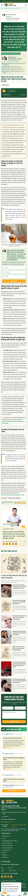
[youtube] (8, 877)
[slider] (14, 96)
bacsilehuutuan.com (7, 822)
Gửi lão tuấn (14, 721)
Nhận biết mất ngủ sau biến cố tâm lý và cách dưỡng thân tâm (18, 648)
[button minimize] (25, 85)
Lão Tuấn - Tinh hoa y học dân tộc (13, 18)
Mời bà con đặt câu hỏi (14, 790)
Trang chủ (3, 8)
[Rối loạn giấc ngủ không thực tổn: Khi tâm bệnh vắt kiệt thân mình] (6, 685)
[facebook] (2, 877)
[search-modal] (26, 5)
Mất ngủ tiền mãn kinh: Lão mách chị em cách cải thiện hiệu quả (20, 617)
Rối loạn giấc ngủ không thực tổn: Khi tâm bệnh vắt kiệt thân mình (19, 681)
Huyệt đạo (4, 854)
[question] (25, 893)
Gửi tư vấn (14, 281)
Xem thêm (9, 747)
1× (8, 90)
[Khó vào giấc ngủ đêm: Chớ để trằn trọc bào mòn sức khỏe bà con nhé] (6, 590)
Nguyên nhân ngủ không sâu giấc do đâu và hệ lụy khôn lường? (19, 633)
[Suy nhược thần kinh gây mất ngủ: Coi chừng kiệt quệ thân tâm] (6, 606)
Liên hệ (4, 838)
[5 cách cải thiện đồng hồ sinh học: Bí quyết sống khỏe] (14, 563)
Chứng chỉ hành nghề (7, 848)
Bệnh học (8, 8)
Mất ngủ (17, 8)
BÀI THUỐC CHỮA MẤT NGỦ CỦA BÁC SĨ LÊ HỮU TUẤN (13, 421)
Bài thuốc (4, 852)
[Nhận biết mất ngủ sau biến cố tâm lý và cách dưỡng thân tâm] (6, 652)
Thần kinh (12, 8)
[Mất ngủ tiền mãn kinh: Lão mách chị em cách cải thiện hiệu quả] (6, 621)
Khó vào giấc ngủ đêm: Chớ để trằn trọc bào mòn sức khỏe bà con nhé (19, 586)
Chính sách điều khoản (7, 845)
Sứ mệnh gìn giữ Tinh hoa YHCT (9, 840)
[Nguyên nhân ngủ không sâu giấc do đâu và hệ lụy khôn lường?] (6, 637)
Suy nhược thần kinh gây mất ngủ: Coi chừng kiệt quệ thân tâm (19, 602)
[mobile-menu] (2, 5)
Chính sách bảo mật (7, 843)
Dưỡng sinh (4, 857)
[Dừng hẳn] (14, 91)
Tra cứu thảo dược (6, 850)
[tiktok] (11, 877)
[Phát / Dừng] (4, 91)
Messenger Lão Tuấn (18, 495)
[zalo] (5, 877)
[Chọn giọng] (11, 91)
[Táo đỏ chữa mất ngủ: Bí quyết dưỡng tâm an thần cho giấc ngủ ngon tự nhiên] (6, 668)
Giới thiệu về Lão (6, 836)
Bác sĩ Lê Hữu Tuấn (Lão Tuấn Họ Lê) (19, 825)
